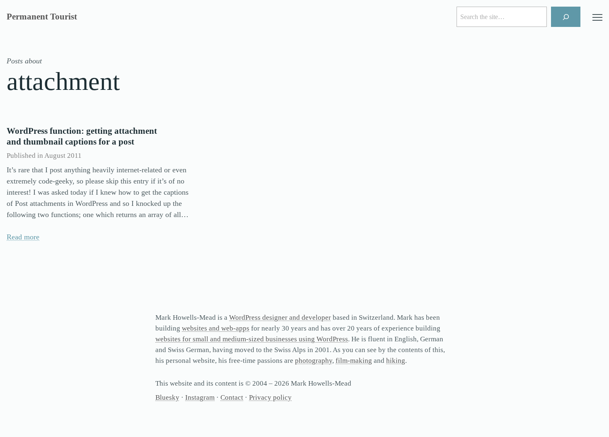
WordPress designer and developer (280, 317)
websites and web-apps (215, 328)
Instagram (200, 397)
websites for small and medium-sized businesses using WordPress (251, 339)
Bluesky (167, 397)
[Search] (565, 17)
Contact (231, 397)
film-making (354, 361)
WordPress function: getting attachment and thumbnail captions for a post (82, 136)
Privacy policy (270, 397)
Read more (23, 237)
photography (313, 361)
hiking (395, 361)
